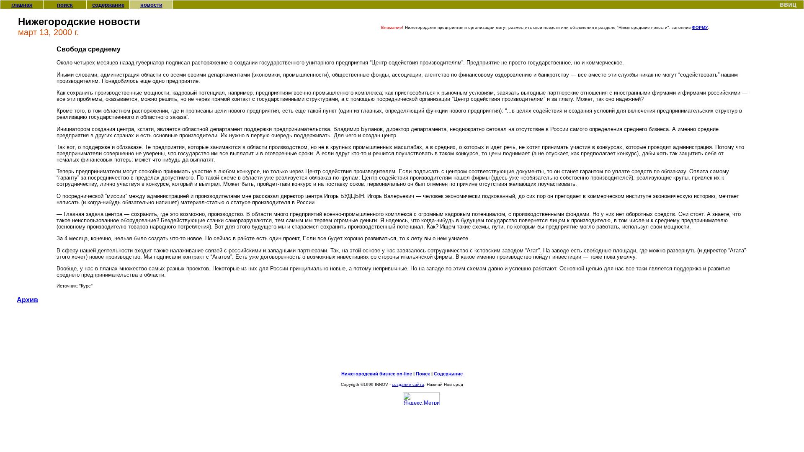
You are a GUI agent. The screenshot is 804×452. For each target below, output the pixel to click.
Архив (27, 299)
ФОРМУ (700, 27)
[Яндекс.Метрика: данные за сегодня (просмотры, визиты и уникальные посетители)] (421, 398)
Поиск (423, 373)
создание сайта (408, 384)
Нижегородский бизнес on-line (376, 373)
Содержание (448, 373)
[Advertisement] (402, 341)
